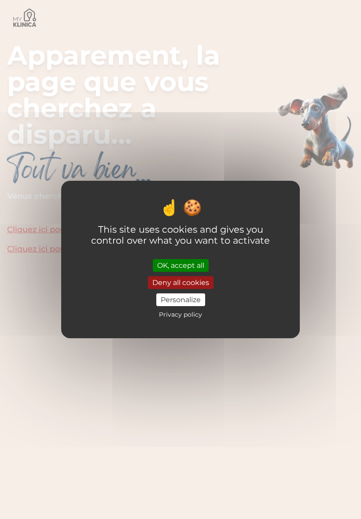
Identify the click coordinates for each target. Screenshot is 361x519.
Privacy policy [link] (180, 314)
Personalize (181, 300)
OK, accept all (180, 265)
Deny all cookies (180, 282)
